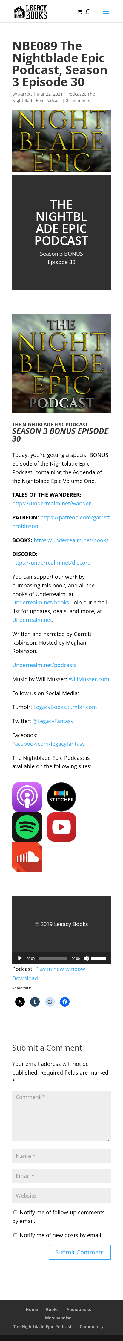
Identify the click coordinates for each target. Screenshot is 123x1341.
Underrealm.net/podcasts (44, 665)
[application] (61, 958)
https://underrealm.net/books (71, 540)
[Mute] (86, 958)
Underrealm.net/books (40, 602)
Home (32, 1309)
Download (25, 978)
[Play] (20, 958)
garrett (25, 94)
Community (92, 1326)
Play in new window (60, 968)
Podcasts (76, 94)
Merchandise (58, 1318)
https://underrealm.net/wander (51, 503)
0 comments (78, 100)
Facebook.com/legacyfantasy (48, 743)
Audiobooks (79, 1309)
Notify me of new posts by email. (61, 1235)
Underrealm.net (32, 619)
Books (52, 1309)
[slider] (99, 957)
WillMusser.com (89, 679)
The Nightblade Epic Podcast (42, 1326)
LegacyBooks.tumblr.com (65, 706)
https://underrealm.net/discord (51, 562)
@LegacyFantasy (53, 721)
